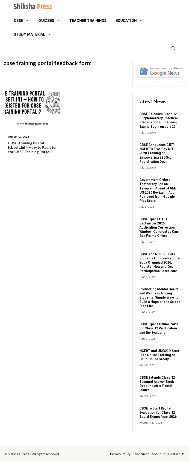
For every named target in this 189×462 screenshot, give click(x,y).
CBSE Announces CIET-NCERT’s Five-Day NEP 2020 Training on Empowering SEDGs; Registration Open (157, 153)
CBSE (18, 20)
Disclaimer (141, 454)
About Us (158, 454)
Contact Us (176, 454)
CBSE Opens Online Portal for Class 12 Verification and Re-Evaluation (159, 328)
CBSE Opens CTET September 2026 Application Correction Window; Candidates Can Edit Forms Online (158, 227)
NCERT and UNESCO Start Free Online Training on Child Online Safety (159, 355)
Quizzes (46, 20)
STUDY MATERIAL (29, 34)
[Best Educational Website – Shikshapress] (32, 7)
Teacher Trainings (87, 20)
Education (126, 20)
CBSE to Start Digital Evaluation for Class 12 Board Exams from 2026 (158, 412)
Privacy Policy (120, 454)
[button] (173, 48)
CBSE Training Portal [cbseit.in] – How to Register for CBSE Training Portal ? (32, 147)
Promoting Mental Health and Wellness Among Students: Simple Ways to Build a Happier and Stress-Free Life (160, 297)
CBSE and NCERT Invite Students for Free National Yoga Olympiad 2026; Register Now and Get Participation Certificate (159, 262)
